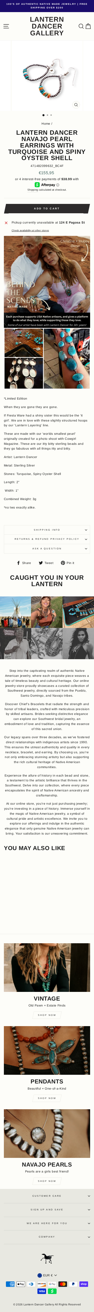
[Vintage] (47, 967)
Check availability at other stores (30, 230)
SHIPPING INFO (47, 530)
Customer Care (47, 1196)
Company (47, 1237)
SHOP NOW (47, 1181)
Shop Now (47, 1015)
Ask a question (47, 548)
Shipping (32, 189)
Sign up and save (47, 1209)
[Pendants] (47, 1050)
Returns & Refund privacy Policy (47, 539)
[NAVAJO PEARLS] (47, 1133)
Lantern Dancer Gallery (47, 26)
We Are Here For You (47, 1223)
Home (46, 123)
